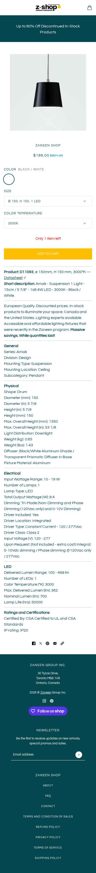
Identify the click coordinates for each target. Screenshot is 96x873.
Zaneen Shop (48, 145)
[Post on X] (40, 643)
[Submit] (78, 754)
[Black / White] (9, 179)
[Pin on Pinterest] (47, 643)
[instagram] (44, 701)
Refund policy (48, 827)
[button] (62, 643)
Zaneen (45, 692)
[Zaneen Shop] (48, 7)
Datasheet (13, 278)
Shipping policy (48, 858)
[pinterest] (51, 701)
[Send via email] (55, 643)
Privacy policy (48, 837)
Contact (48, 806)
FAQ (48, 795)
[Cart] (89, 7)
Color (10, 169)
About (48, 785)
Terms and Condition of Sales (48, 816)
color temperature (23, 213)
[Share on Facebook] (33, 643)
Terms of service (48, 847)
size (8, 191)
